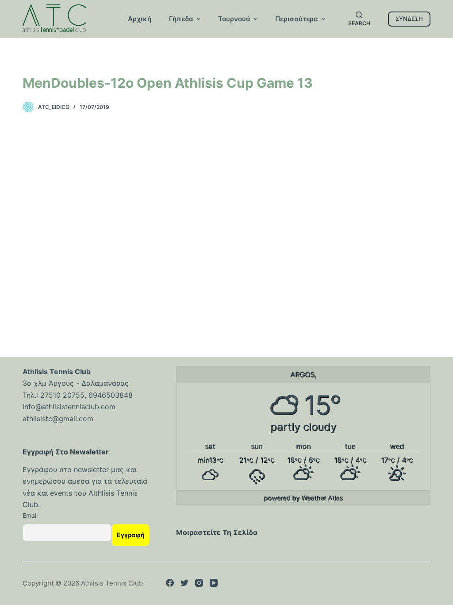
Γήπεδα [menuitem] (181, 19)
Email (30, 515)
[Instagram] (199, 583)
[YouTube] (214, 583)
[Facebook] (170, 583)
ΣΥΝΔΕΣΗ (409, 18)
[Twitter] (184, 583)
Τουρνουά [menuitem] (234, 19)
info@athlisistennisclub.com (69, 406)
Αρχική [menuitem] (139, 19)
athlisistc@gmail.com (58, 418)
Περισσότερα (296, 19)
